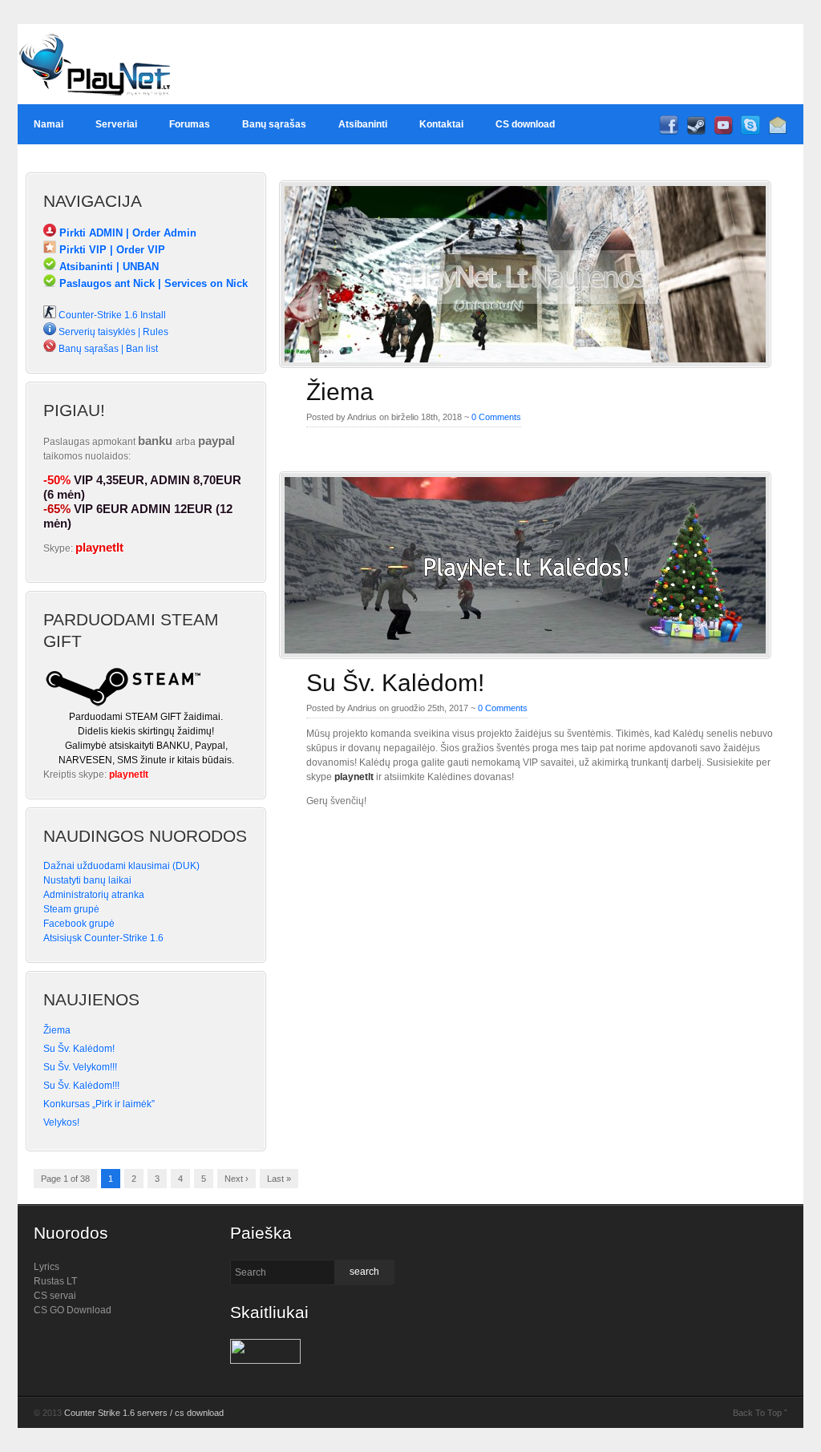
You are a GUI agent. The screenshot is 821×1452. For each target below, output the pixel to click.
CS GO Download (72, 1310)
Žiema (340, 391)
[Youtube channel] (723, 131)
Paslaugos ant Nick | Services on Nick (152, 283)
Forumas (189, 124)
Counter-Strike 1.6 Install (111, 315)
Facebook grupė (79, 923)
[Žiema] (525, 363)
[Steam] (696, 131)
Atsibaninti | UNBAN (107, 267)
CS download (525, 124)
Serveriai (116, 124)
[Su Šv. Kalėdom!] (525, 654)
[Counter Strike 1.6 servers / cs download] (95, 101)
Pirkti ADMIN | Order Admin (126, 233)
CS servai (55, 1295)
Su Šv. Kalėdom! (395, 682)
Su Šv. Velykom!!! (80, 1067)
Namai (48, 124)
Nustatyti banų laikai (87, 880)
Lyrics (46, 1266)
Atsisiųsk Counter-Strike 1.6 (103, 938)
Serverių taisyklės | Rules (112, 332)
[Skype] (750, 131)
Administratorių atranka (93, 894)
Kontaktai (441, 124)
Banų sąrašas (274, 124)
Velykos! (61, 1122)
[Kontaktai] (777, 131)
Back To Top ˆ (760, 1413)
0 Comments (496, 417)
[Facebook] (668, 131)
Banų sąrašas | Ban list (107, 348)
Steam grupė (71, 909)
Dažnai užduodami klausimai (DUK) (121, 866)
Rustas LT (55, 1281)
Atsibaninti (362, 124)
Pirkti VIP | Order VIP (110, 250)
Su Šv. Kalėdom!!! (81, 1085)
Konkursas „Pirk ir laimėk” (99, 1104)
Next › (236, 1178)
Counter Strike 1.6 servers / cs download (144, 1413)
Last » (279, 1178)
